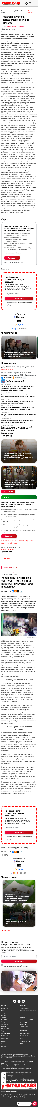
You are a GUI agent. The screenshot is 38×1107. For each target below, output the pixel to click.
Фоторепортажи (25, 1041)
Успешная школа (24, 1008)
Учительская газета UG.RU (17, 26)
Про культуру (4, 1013)
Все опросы (5, 269)
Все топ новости (7, 433)
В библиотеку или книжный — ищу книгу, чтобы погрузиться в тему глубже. (18, 248)
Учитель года (4, 1024)
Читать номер (30, 12)
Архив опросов (6, 552)
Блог (21, 1043)
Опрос (5, 497)
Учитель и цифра (5, 1033)
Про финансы (5, 1028)
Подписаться (19, 298)
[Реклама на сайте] (34, 1103)
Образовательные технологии (28, 1010)
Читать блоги (8, 491)
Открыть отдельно (7, 549)
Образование (4, 1008)
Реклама (3, 1044)
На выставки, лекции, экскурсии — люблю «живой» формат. (19, 244)
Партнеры (4, 1046)
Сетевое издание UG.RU (26, 1020)
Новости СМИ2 (7, 558)
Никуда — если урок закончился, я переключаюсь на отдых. (16, 253)
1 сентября (11, 848)
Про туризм (4, 1022)
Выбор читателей (15, 381)
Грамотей (3, 1026)
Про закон (4, 1015)
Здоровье (3, 1031)
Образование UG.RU (9, 350)
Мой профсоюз (24, 1024)
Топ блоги (6, 435)
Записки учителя (9, 919)
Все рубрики (4, 1035)
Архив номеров (24, 1026)
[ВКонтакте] (13, 591)
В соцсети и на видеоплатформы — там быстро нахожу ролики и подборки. (18, 234)
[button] (6, 377)
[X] (18, 591)
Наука (3, 1010)
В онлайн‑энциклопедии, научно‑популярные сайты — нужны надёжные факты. (17, 239)
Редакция (3, 1041)
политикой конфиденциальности (23, 302)
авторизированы (7, 369)
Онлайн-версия (24, 1035)
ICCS (21, 1039)
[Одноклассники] (15, 591)
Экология (3, 1017)
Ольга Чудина (12, 572)
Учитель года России (26, 1013)
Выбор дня (4, 1019)
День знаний (22, 848)
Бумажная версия (25, 1033)
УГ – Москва (23, 1022)
